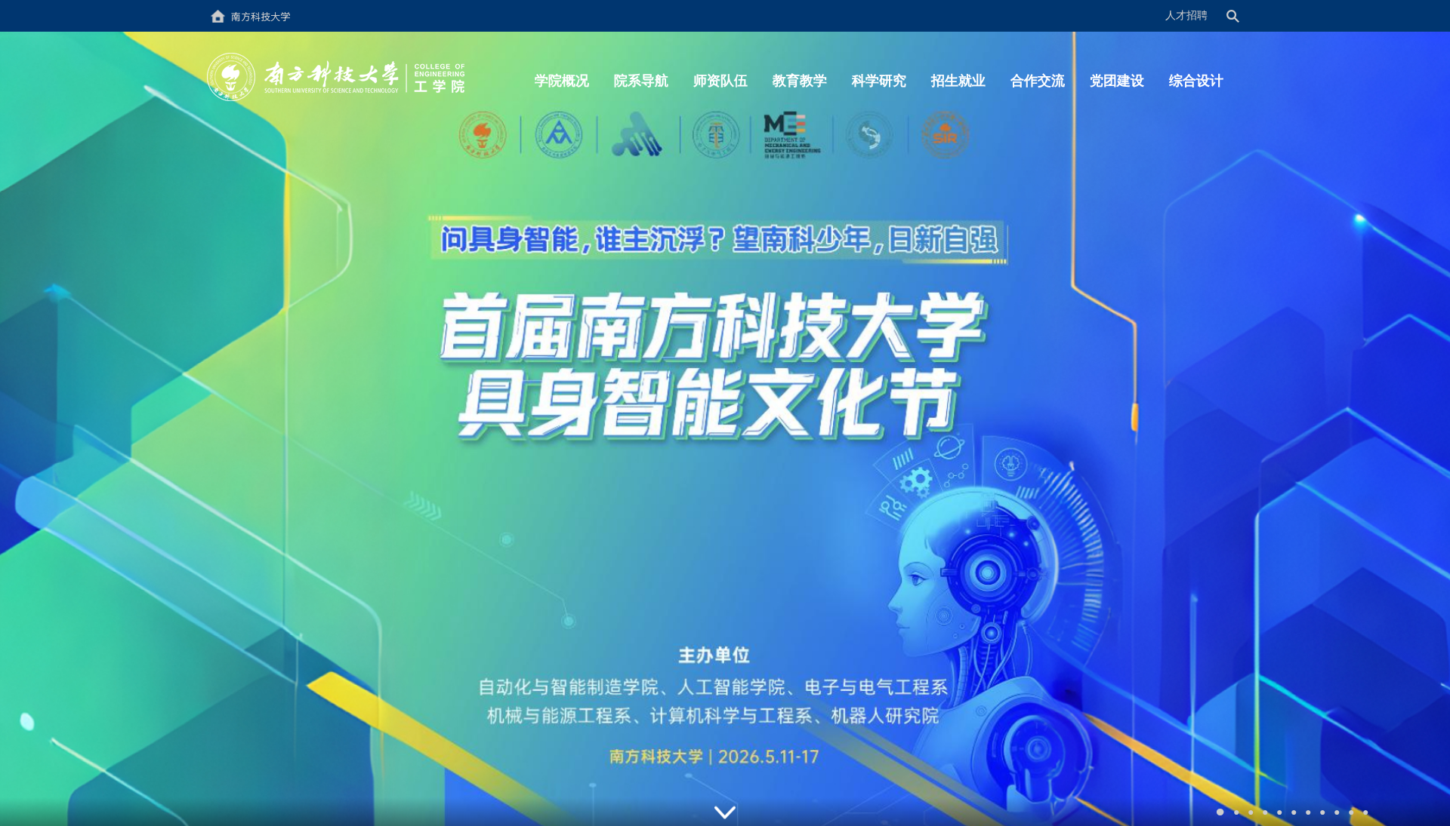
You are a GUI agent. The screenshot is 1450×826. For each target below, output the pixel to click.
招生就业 (958, 80)
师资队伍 (720, 80)
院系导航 (641, 80)
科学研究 (879, 80)
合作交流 (1037, 80)
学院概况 (562, 80)
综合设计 (1196, 80)
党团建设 (1117, 80)
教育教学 (800, 80)
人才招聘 (1186, 15)
